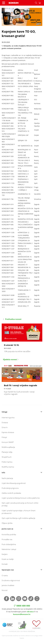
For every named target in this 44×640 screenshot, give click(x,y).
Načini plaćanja (7, 478)
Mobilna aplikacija (8, 447)
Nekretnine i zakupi (9, 549)
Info (3, 472)
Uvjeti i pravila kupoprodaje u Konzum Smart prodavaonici (18, 511)
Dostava (5, 422)
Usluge (4, 412)
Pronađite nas (7, 539)
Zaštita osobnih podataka (11, 493)
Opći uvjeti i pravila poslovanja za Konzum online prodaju (20, 504)
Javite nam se (7, 529)
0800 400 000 (23, 605)
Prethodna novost (13, 319)
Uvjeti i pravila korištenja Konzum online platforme (21, 498)
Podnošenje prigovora (10, 488)
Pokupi (4, 437)
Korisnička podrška (9, 534)
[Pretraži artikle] (36, 3)
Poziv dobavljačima (9, 544)
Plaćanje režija (7, 452)
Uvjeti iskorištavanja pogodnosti (14, 483)
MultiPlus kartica (8, 467)
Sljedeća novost (10, 359)
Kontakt (5, 564)
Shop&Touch (7, 457)
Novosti (4, 590)
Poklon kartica (7, 462)
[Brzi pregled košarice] (41, 3)
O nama (5, 575)
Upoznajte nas (8, 570)
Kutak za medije (8, 559)
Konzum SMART (8, 442)
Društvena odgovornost (11, 580)
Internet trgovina (8, 417)
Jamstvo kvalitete (8, 585)
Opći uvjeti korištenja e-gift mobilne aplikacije (18, 518)
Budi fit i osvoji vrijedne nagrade (22, 381)
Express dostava (8, 432)
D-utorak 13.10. (22, 339)
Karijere (4, 554)
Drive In (5, 427)
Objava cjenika (7, 523)
